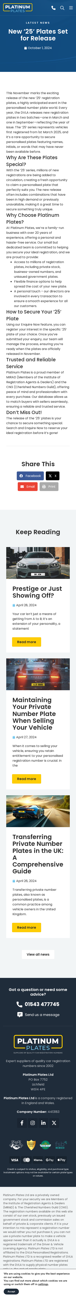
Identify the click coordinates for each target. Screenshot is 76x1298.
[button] (30, 475)
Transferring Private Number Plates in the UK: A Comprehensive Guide (38, 854)
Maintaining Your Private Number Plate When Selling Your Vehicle (34, 713)
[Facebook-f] (22, 1123)
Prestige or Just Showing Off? (37, 592)
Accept (11, 1291)
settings (43, 1284)
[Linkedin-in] (43, 1123)
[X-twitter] (54, 1123)
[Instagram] (33, 1123)
